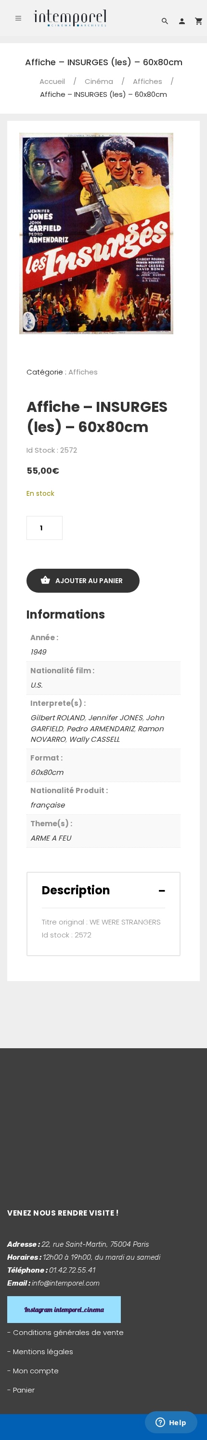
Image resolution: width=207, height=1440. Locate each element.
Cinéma (99, 81)
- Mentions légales (40, 1351)
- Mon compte (33, 1371)
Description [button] (76, 890)
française (47, 805)
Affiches (147, 81)
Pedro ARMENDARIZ (100, 729)
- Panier (21, 1390)
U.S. (36, 685)
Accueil (52, 81)
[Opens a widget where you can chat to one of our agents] (170, 1423)
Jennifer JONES (115, 718)
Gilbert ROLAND (57, 718)
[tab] (103, 890)
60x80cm (46, 772)
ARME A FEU (50, 838)
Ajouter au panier (89, 580)
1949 (38, 652)
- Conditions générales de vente (65, 1332)
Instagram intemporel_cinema (64, 1309)
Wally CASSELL (94, 739)
